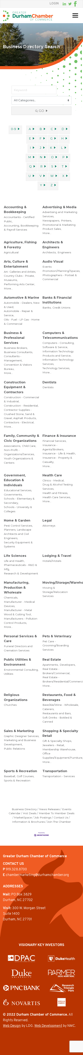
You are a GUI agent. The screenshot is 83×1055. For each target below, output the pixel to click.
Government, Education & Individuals (15, 480)
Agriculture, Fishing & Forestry (20, 244)
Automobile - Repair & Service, (18, 313)
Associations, (12, 445)
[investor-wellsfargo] (61, 1002)
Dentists (49, 382)
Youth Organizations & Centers (18, 460)
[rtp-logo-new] (61, 988)
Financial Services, (54, 440)
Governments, (13, 494)
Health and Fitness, (55, 493)
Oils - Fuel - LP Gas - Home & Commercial (22, 321)
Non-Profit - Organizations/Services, (19, 452)
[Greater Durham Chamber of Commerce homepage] (28, 15)
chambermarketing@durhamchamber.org (37, 875)
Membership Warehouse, (59, 749)
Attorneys (48, 525)
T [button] (63, 166)
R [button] (41, 166)
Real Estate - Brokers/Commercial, (56, 671)
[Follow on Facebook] (75, 4)
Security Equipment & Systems (18, 544)
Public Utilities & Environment (17, 662)
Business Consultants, (18, 352)
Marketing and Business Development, (20, 742)
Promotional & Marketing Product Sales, (58, 227)
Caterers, (48, 709)
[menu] (75, 15)
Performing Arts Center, (19, 284)
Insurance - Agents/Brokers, (53, 447)
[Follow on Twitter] (70, 4)
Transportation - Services (58, 776)
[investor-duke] (21, 973)
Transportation (54, 771)
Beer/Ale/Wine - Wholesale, (60, 704)
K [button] (51, 148)
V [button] (41, 176)
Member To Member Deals (56, 813)
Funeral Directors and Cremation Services (18, 648)
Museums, (11, 280)
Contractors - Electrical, (19, 422)
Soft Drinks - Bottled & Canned (57, 719)
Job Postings (42, 817)
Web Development (48, 1026)
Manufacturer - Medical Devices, (19, 604)
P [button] (63, 157)
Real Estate (51, 659)
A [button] (30, 129)
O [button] (52, 157)
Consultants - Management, (13, 358)
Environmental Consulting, (21, 669)
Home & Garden (17, 520)
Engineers (64, 252)
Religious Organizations (15, 697)
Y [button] (41, 185)
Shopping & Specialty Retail (60, 733)
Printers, (66, 220)
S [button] (52, 166)
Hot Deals (29, 813)
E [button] (30, 138)
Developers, (67, 664)
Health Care (52, 475)
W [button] (52, 176)
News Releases (49, 809)
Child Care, (29, 445)
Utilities (8, 673)
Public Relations (14, 748)
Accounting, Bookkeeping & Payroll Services (21, 227)
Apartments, (50, 664)
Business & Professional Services (14, 338)
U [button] (29, 176)
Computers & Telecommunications (60, 335)
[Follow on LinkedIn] (64, 4)
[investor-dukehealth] (61, 958)
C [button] (52, 129)
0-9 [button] (13, 129)
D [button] (63, 129)
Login (54, 4)
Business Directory (24, 809)
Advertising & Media (59, 207)
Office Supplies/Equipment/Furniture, (62, 755)
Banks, (46, 307)
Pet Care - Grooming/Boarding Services (55, 645)
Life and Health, (14, 560)
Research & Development (21, 573)
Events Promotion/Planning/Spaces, (61, 268)
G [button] (51, 138)
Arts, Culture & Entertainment (16, 264)
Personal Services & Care (20, 638)
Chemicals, (11, 597)
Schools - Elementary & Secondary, (19, 500)
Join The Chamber (59, 821)
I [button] (30, 148)
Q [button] (30, 166)
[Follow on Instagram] (79, 4)
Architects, (49, 252)
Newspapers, (51, 220)
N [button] (41, 157)
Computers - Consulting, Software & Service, (58, 345)
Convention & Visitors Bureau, (18, 366)
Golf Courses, (25, 776)
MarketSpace (23, 817)
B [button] (41, 129)
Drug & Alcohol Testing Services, (57, 486)
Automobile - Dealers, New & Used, (22, 305)
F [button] (41, 138)
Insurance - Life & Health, (59, 453)
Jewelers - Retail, (53, 745)
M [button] (29, 157)
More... (46, 233)
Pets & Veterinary (56, 636)
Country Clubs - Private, (19, 275)
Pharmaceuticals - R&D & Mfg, (20, 567)
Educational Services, (18, 490)
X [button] (63, 176)
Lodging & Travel (56, 556)
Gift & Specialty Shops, (57, 740)
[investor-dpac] (21, 958)
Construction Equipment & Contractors (14, 387)
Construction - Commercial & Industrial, (21, 399)
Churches (10, 704)
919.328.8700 (16, 869)
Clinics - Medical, (53, 480)
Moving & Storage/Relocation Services (55, 592)
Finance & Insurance (59, 436)
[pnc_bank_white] (21, 987)
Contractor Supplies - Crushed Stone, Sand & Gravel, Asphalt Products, (20, 414)
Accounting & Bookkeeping (15, 209)
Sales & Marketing (19, 731)
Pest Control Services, (18, 525)
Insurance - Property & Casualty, (57, 459)
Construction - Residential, (21, 405)
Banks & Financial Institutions (57, 300)
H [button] (62, 138)
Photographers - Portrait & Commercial (59, 277)
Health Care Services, (56, 497)
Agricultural (11, 252)
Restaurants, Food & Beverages (59, 697)
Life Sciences (15, 556)
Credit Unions (61, 307)
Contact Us (61, 817)
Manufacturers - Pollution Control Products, (20, 620)
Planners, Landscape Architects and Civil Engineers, (17, 534)
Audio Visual (52, 261)
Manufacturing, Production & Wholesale (16, 587)
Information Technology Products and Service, (58, 353)
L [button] (62, 148)
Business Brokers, (16, 347)
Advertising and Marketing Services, (59, 214)
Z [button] (52, 185)
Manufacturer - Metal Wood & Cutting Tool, (18, 612)
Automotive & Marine (21, 297)
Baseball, (10, 776)
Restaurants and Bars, (56, 713)
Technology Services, (56, 368)
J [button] (40, 148)
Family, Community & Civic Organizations (21, 438)
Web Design (12, 1026)
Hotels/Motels (51, 560)
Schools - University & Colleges (18, 509)
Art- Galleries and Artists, (20, 271)
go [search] (41, 111)
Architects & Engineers (52, 244)
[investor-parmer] (61, 973)
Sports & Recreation (20, 771)
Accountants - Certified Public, (19, 219)
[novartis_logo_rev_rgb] (21, 1002)
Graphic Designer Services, (21, 736)
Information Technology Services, (58, 361)
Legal (47, 520)
